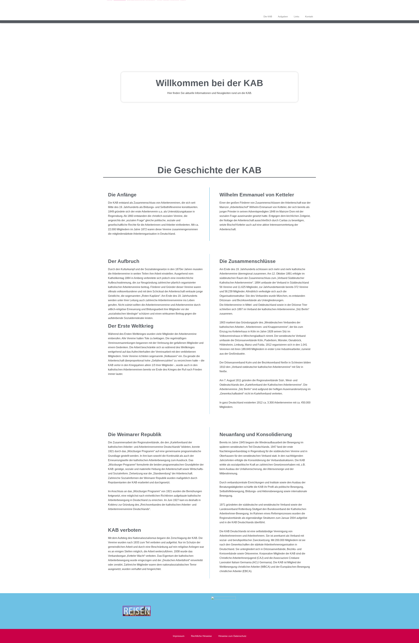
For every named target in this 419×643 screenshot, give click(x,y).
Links (296, 16)
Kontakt (309, 16)
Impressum (178, 636)
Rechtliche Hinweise (201, 636)
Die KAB (268, 16)
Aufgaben (283, 16)
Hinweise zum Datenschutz (232, 636)
